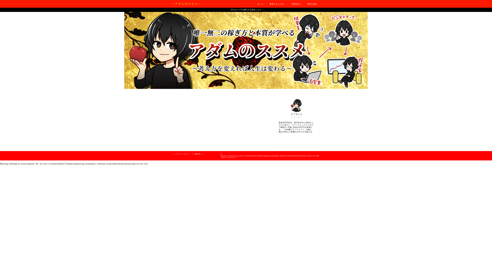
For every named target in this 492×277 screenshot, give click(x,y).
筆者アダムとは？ (277, 4)
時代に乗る (312, 4)
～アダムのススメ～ (186, 3)
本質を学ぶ (296, 4)
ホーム (260, 4)
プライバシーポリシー (182, 154)
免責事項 (197, 154)
